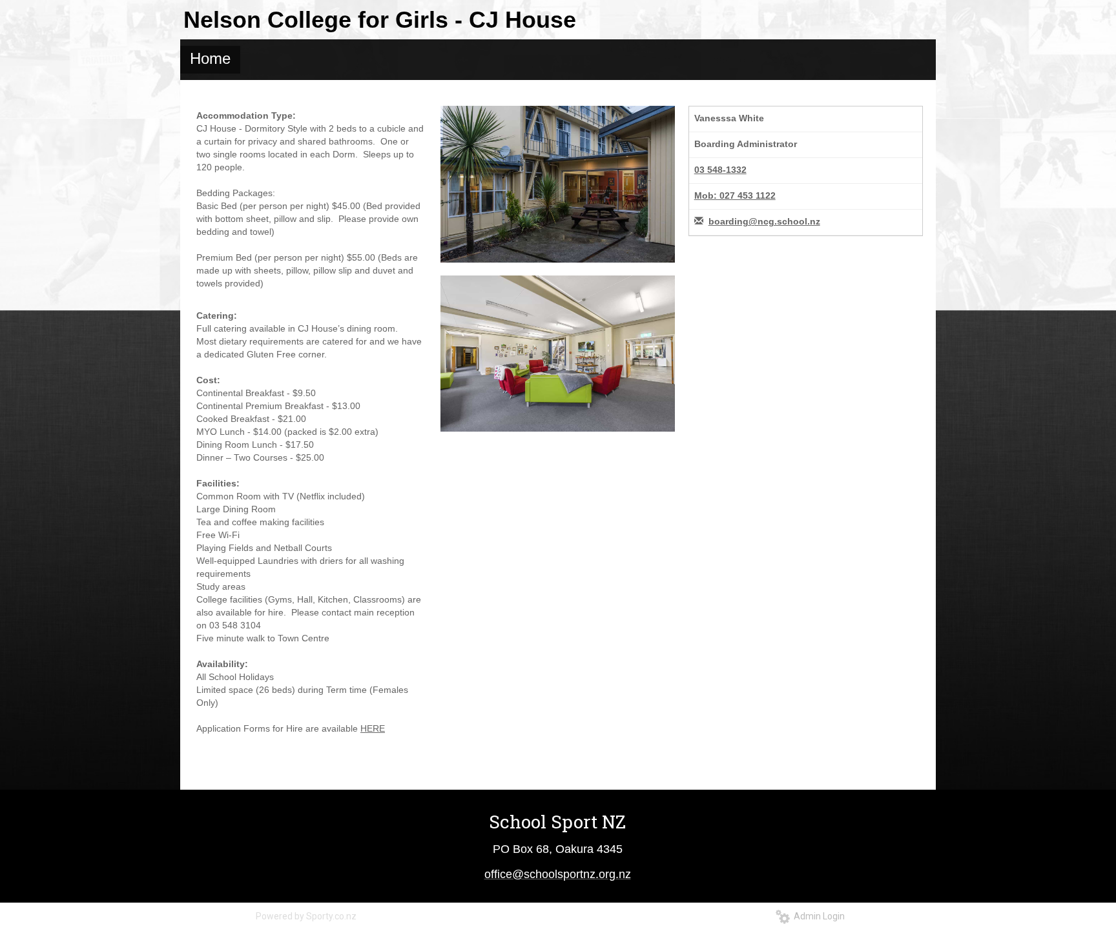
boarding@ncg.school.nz (764, 221)
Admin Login (817, 916)
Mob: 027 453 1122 (735, 195)
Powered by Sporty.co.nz (306, 916)
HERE (372, 728)
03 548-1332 (720, 170)
